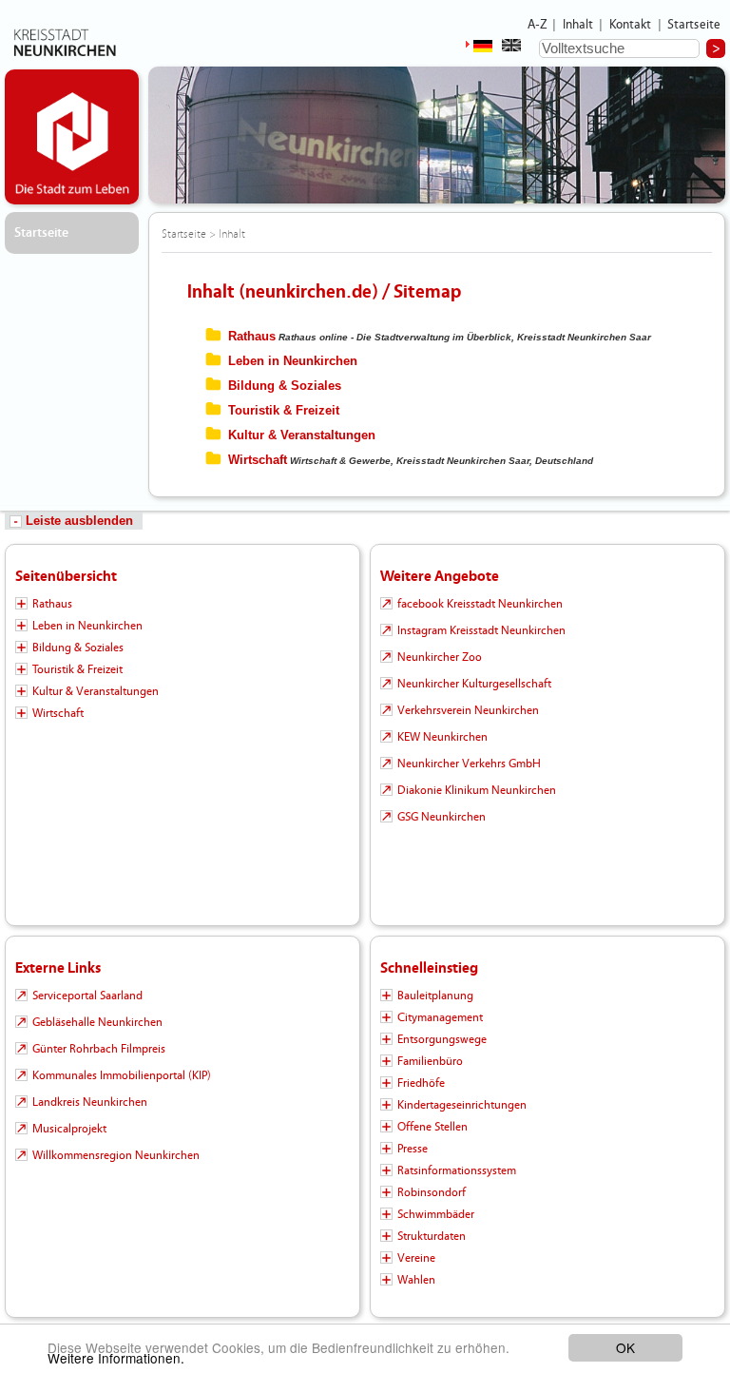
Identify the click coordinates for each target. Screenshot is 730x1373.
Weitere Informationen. (116, 1357)
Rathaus (252, 336)
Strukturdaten (431, 1236)
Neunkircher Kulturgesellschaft (474, 683)
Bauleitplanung (435, 995)
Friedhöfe (421, 1083)
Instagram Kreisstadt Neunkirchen (481, 630)
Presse (412, 1148)
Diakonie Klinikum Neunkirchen (476, 790)
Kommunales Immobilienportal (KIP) (121, 1075)
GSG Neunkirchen (441, 816)
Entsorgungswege (442, 1039)
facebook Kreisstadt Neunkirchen (480, 603)
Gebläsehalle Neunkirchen (97, 1022)
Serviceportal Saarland (87, 995)
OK (625, 1347)
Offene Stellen (432, 1126)
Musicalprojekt (69, 1128)
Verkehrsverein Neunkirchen (468, 710)
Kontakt (630, 24)
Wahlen (416, 1279)
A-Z (537, 24)
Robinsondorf (431, 1192)
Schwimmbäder (435, 1214)
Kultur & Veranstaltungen (301, 435)
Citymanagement (440, 1017)
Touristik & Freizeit (283, 410)
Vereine (416, 1258)
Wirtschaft (257, 460)
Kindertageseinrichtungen (462, 1105)
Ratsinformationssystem (456, 1170)
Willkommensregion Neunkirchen (116, 1155)
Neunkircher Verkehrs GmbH (469, 763)
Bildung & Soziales (284, 385)
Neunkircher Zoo (439, 657)
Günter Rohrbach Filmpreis (98, 1048)
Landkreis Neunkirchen (89, 1102)
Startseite (694, 24)
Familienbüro (430, 1061)
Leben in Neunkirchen (292, 361)
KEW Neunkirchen (442, 737)
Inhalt (578, 24)
